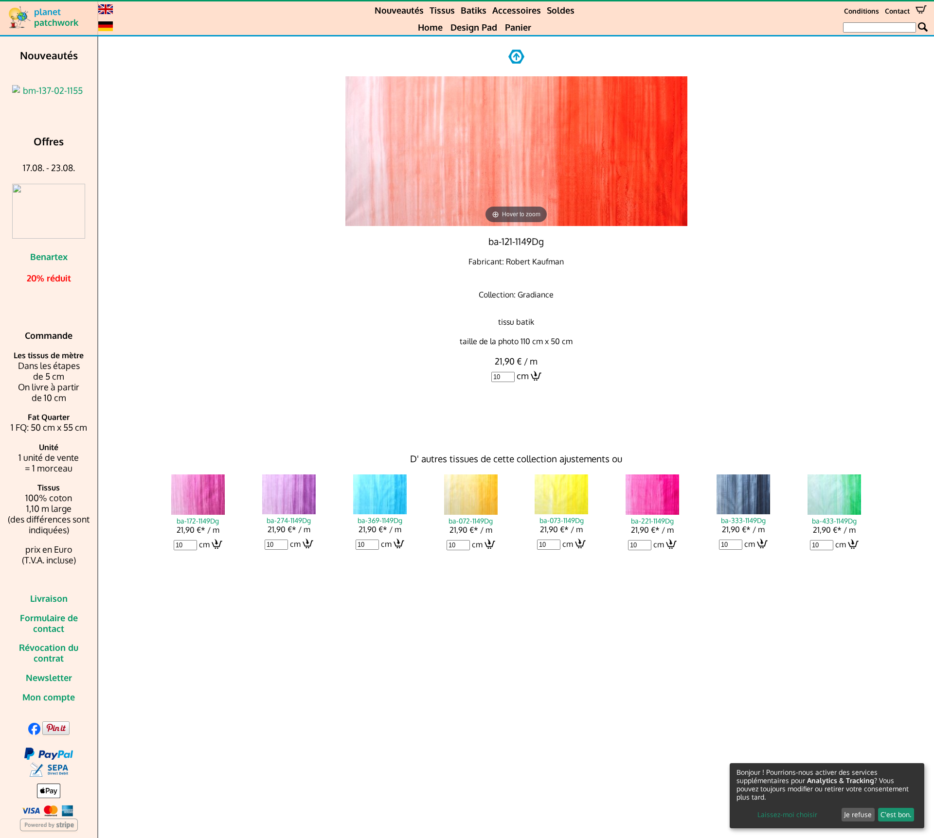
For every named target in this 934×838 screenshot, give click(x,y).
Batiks (473, 10)
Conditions (861, 11)
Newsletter (49, 677)
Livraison (49, 598)
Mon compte (48, 697)
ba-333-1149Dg (743, 520)
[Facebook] (34, 731)
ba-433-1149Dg (834, 520)
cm (523, 375)
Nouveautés (399, 10)
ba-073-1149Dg (561, 520)
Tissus (442, 10)
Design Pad (473, 27)
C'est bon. (895, 814)
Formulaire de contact (49, 623)
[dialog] (827, 795)
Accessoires (516, 10)
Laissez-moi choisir (787, 814)
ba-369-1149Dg (380, 520)
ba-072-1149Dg (471, 520)
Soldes (561, 10)
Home (430, 27)
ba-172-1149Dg (198, 520)
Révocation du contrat (48, 652)
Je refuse (858, 814)
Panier (518, 27)
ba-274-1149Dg (289, 520)
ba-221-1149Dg (652, 520)
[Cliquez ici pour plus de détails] (48, 90)
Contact (897, 11)
